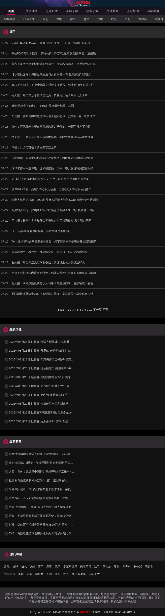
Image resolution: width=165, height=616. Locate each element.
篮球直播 (52, 11)
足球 (7, 566)
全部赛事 (153, 11)
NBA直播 (9, 19)
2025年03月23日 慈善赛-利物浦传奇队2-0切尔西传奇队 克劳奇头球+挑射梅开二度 (60, 377)
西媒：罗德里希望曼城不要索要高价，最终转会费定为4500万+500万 (52, 515)
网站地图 (85, 612)
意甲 (86, 19)
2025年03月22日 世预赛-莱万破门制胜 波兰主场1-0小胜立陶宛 (48, 386)
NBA (24, 566)
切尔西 (39, 574)
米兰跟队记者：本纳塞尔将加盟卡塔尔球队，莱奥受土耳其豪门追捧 (51, 489)
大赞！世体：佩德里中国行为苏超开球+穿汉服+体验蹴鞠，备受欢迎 (51, 471)
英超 (45, 19)
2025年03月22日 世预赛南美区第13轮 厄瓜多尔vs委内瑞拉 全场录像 (52, 412)
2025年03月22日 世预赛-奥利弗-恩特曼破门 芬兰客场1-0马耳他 (49, 394)
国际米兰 (94, 574)
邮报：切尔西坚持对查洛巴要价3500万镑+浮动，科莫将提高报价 (49, 524)
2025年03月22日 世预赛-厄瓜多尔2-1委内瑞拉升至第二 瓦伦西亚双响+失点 (56, 421)
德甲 (73, 19)
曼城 (21, 574)
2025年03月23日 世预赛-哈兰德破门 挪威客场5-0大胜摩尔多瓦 (48, 368)
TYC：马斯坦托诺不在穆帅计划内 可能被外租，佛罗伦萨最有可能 (50, 533)
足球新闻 (112, 11)
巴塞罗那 (85, 566)
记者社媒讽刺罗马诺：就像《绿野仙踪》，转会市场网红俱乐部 (48, 453)
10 (90, 309)
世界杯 (142, 19)
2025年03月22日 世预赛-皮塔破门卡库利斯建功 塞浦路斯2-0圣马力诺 (52, 403)
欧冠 (114, 19)
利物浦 (138, 566)
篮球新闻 (133, 11)
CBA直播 (29, 19)
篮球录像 (92, 11)
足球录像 (72, 11)
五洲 (49, 574)
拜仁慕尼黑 (79, 574)
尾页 (105, 309)
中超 (127, 19)
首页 (11, 11)
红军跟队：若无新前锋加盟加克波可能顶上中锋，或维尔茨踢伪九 (50, 498)
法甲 (100, 19)
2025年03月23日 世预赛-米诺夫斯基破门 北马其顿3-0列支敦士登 (50, 341)
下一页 (97, 309)
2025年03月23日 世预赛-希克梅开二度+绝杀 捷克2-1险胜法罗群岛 (50, 359)
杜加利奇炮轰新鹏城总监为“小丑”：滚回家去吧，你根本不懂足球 (49, 480)
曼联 (117, 566)
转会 (29, 574)
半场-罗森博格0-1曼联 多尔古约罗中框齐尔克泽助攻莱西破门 (47, 507)
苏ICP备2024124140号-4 (119, 612)
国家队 (149, 566)
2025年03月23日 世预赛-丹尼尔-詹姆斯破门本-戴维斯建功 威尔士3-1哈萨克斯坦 (59, 350)
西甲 (59, 19)
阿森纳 (107, 566)
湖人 (66, 574)
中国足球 (9, 574)
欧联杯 (159, 19)
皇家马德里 (70, 566)
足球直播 (31, 11)
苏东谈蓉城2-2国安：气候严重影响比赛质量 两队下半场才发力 (48, 462)
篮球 (15, 566)
